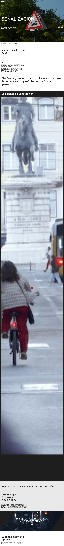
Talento (32, 1)
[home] (3, 2)
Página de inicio (4, 43)
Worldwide (47, 1)
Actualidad (28, 1)
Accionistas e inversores (22, 1)
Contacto (51, 1)
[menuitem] (9, 2)
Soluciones (10, 43)
